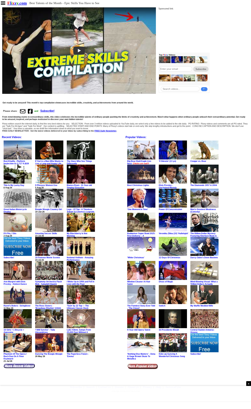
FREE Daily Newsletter (105, 131)
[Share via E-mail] (23, 111)
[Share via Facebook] (30, 111)
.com (17, 3)
